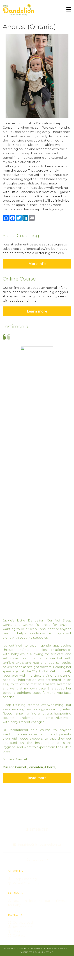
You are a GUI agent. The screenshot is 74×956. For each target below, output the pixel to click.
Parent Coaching (26, 883)
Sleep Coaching (25, 879)
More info (37, 263)
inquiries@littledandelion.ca (39, 844)
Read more (37, 777)
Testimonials (22, 927)
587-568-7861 (39, 829)
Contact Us (34, 859)
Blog (16, 931)
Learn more (37, 311)
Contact (19, 935)
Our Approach (23, 922)
